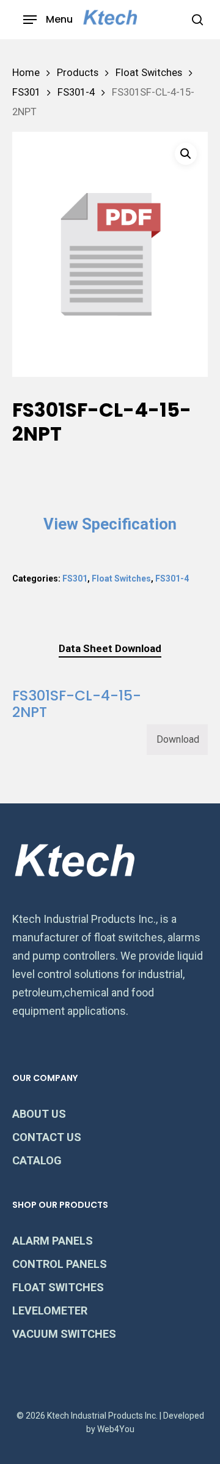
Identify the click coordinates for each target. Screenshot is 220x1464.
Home (26, 72)
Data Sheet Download (110, 648)
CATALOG (37, 1160)
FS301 (26, 92)
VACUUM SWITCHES (64, 1333)
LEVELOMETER (49, 1310)
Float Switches (149, 72)
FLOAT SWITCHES (58, 1287)
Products (77, 72)
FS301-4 (76, 92)
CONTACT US (46, 1137)
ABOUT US (39, 1113)
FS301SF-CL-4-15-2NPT (76, 703)
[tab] (110, 648)
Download (177, 739)
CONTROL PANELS (59, 1263)
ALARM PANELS (52, 1240)
